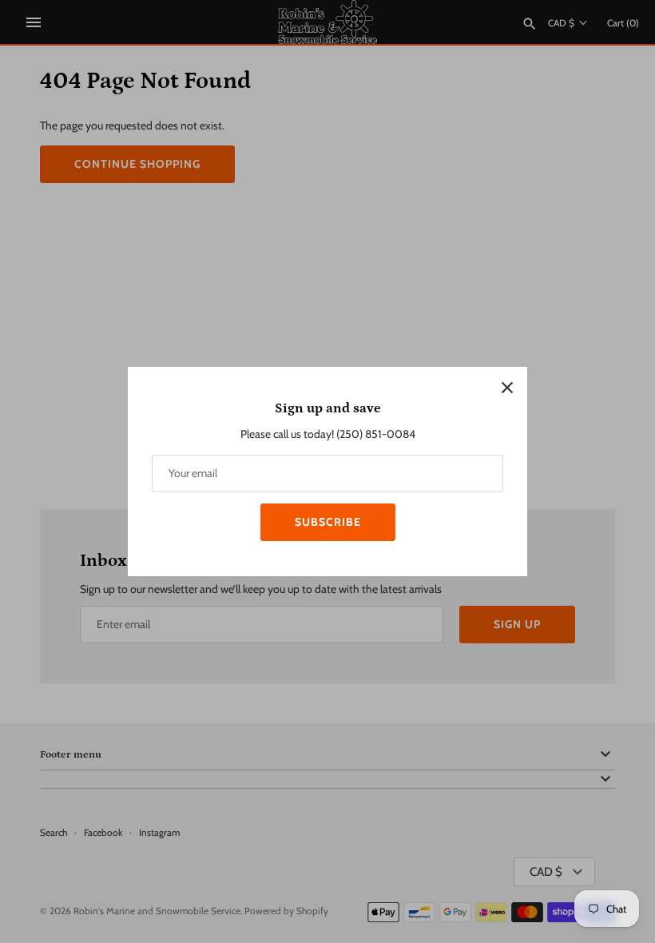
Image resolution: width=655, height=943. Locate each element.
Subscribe (328, 522)
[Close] (507, 386)
